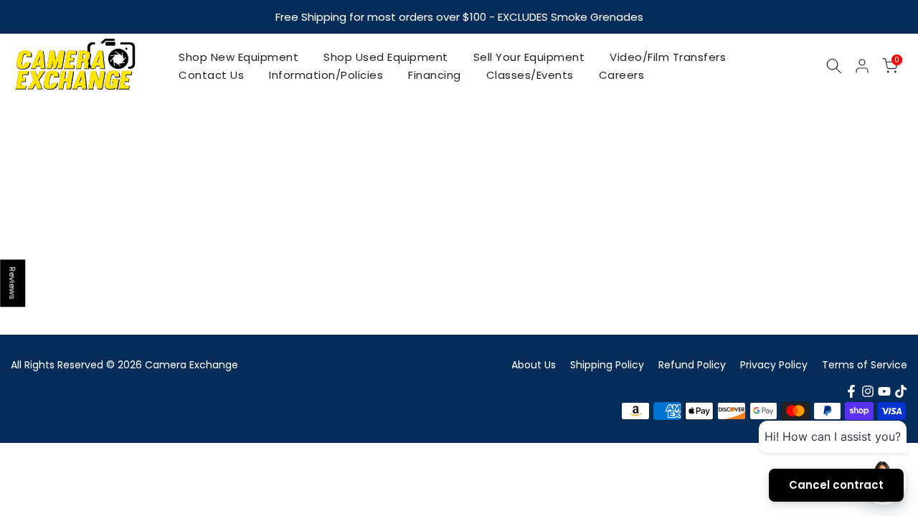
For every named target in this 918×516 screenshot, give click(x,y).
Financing (434, 74)
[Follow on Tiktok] (900, 391)
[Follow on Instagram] (867, 391)
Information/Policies (326, 74)
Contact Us (211, 74)
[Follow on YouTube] (884, 391)
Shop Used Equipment (385, 56)
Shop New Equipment (238, 56)
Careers (622, 74)
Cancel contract (836, 484)
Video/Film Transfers (668, 56)
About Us (533, 365)
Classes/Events (530, 74)
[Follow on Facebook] (851, 391)
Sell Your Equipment (529, 56)
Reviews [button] (13, 283)
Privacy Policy (774, 365)
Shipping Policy (607, 365)
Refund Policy (692, 365)
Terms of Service (864, 365)
